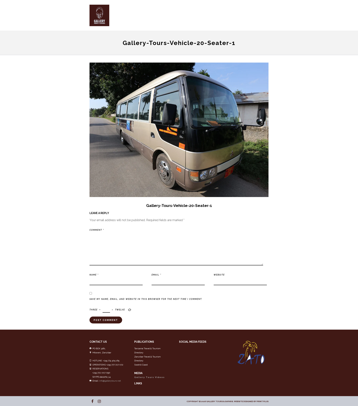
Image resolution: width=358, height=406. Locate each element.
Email (156, 275)
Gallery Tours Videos (149, 377)
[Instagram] (98, 401)
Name (94, 275)
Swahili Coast (141, 364)
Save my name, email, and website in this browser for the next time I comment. (146, 299)
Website (219, 275)
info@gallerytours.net (110, 380)
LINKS (138, 383)
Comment (97, 230)
